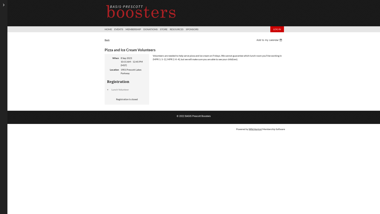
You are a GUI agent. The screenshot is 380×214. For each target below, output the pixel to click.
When (115, 58)
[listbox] (269, 40)
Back (107, 39)
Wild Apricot (255, 129)
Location (114, 69)
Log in (277, 29)
